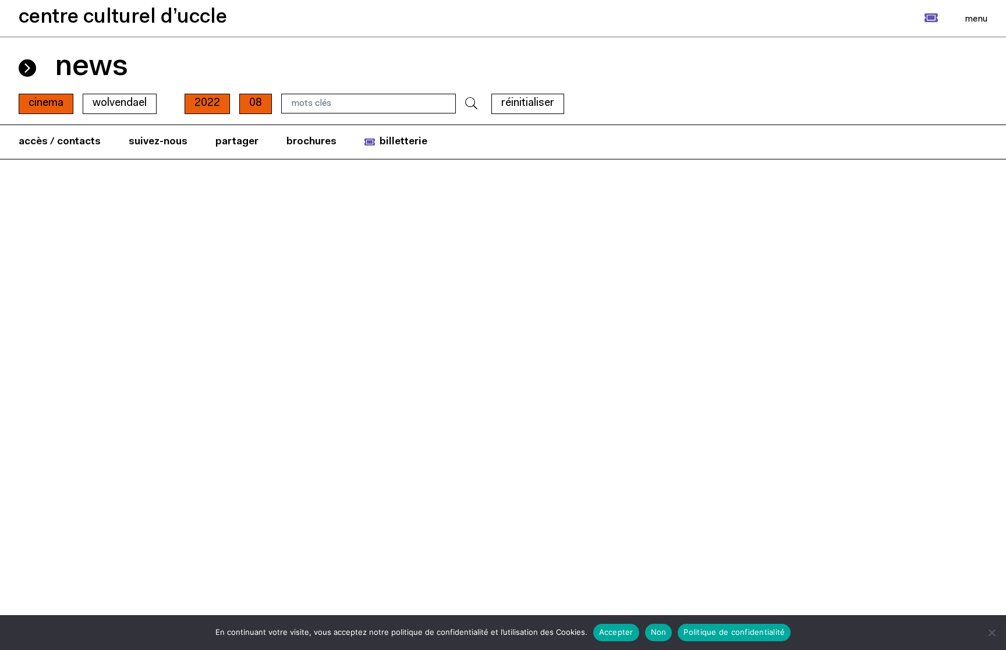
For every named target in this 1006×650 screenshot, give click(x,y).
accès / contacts (60, 142)
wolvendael (120, 103)
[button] (918, 18)
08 (255, 103)
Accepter (616, 632)
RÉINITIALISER (527, 103)
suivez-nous (158, 142)
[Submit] (471, 104)
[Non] (991, 632)
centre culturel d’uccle (123, 18)
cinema (46, 103)
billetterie (403, 142)
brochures (311, 142)
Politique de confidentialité (734, 632)
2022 (207, 103)
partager (236, 142)
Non (659, 632)
